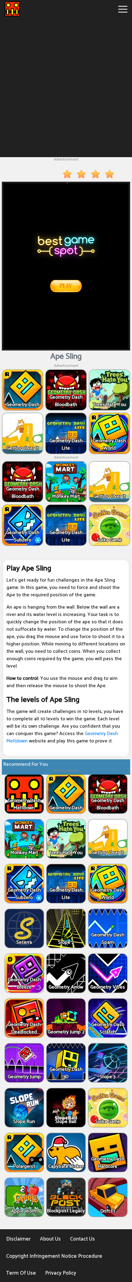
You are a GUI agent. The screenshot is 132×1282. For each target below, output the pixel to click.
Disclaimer (18, 1239)
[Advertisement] (66, 87)
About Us (50, 1239)
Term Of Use (21, 1273)
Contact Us (82, 1239)
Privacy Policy (60, 1273)
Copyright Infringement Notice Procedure (54, 1256)
